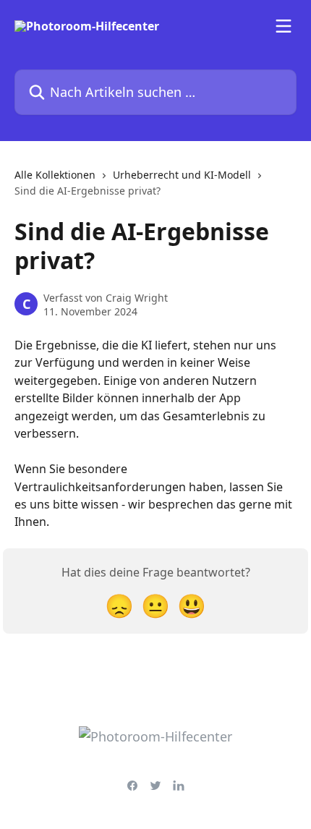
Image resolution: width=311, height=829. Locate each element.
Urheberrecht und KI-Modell (182, 175)
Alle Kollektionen (54, 175)
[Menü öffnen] (283, 26)
